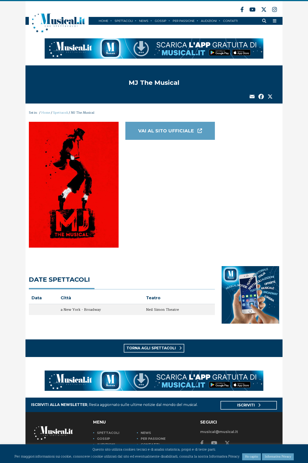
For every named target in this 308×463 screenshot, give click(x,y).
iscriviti (246, 405)
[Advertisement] (250, 189)
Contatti (230, 21)
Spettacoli (124, 21)
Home (103, 21)
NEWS (146, 433)
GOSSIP (103, 439)
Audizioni (209, 21)
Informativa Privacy (278, 456)
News (143, 21)
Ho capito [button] (251, 456)
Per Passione (184, 21)
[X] (270, 97)
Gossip (160, 21)
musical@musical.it (219, 432)
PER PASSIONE (153, 439)
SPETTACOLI (108, 433)
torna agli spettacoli (151, 348)
